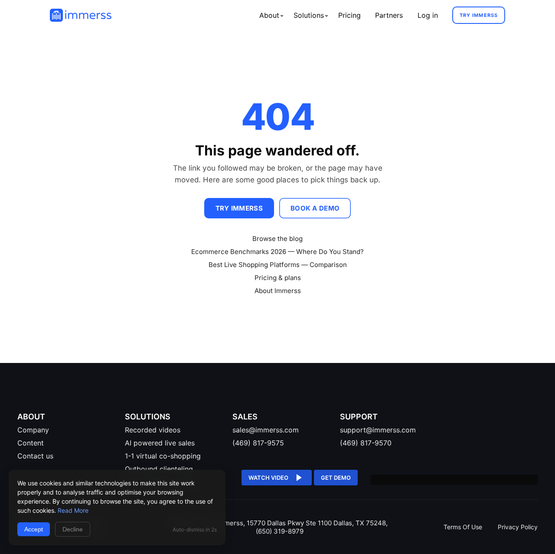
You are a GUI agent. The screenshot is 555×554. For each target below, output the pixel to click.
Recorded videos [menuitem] (152, 429)
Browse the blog (277, 238)
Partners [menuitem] (389, 15)
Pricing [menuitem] (349, 15)
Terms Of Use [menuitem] (464, 527)
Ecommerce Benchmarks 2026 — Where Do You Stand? (277, 251)
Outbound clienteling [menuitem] (159, 469)
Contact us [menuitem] (35, 456)
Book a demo (315, 208)
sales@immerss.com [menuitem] (265, 429)
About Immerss (278, 291)
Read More (73, 510)
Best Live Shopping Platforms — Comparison (278, 265)
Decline (72, 529)
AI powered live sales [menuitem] (160, 443)
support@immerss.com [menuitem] (378, 429)
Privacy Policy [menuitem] (518, 527)
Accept (33, 529)
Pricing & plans (278, 278)
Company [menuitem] (33, 429)
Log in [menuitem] (428, 15)
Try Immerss (479, 15)
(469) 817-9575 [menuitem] (258, 443)
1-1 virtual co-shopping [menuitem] (163, 456)
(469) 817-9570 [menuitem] (366, 443)
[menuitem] (269, 15)
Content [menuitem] (30, 443)
